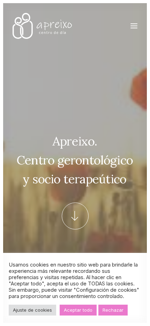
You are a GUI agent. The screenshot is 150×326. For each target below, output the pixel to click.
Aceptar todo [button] (78, 310)
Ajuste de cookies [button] (32, 310)
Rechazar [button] (113, 310)
